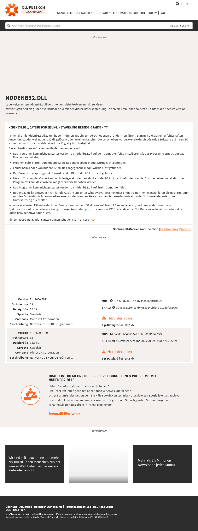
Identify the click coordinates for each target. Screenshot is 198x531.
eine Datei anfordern (129, 13)
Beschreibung (169, 229)
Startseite (65, 13)
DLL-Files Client (103, 506)
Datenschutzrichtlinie (48, 506)
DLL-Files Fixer (15, 509)
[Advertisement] (99, 66)
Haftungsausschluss (78, 506)
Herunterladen (120, 318)
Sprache (185, 229)
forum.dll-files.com (63, 413)
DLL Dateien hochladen (93, 13)
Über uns (11, 506)
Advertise (25, 506)
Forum (152, 13)
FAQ (162, 13)
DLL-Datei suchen (180, 25)
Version (153, 229)
